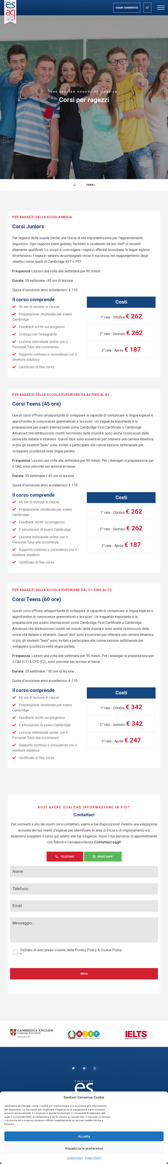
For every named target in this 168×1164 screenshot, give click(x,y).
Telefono (67, 856)
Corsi (90, 184)
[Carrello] (147, 8)
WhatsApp (105, 856)
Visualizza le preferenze (84, 1148)
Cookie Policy (75, 1158)
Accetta (84, 1136)
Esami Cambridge (127, 7)
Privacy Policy (93, 1158)
